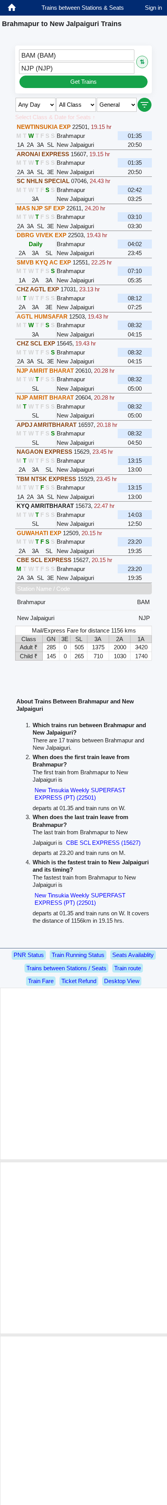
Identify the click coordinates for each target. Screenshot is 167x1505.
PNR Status (29, 955)
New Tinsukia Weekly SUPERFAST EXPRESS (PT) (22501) (80, 794)
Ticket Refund (78, 981)
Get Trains (83, 81)
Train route (127, 968)
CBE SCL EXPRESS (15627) (103, 842)
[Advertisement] (83, 1074)
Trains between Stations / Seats (66, 968)
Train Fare (41, 981)
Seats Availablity (133, 955)
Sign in (153, 7)
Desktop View (121, 981)
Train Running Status (78, 955)
